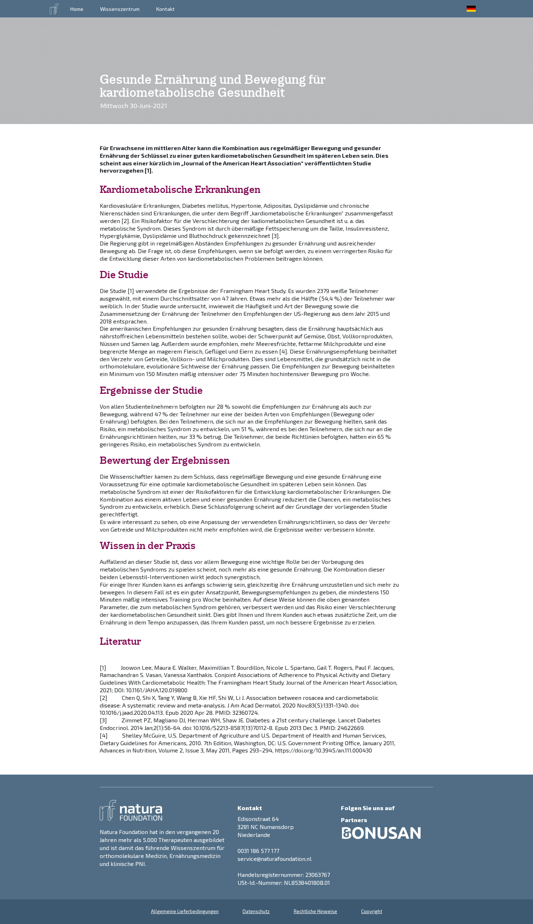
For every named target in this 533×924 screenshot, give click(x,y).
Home (76, 9)
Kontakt (165, 9)
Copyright (371, 911)
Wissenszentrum (120, 9)
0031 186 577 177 (258, 850)
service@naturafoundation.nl (274, 858)
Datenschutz (256, 911)
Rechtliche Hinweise (315, 911)
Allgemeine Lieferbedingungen (185, 911)
